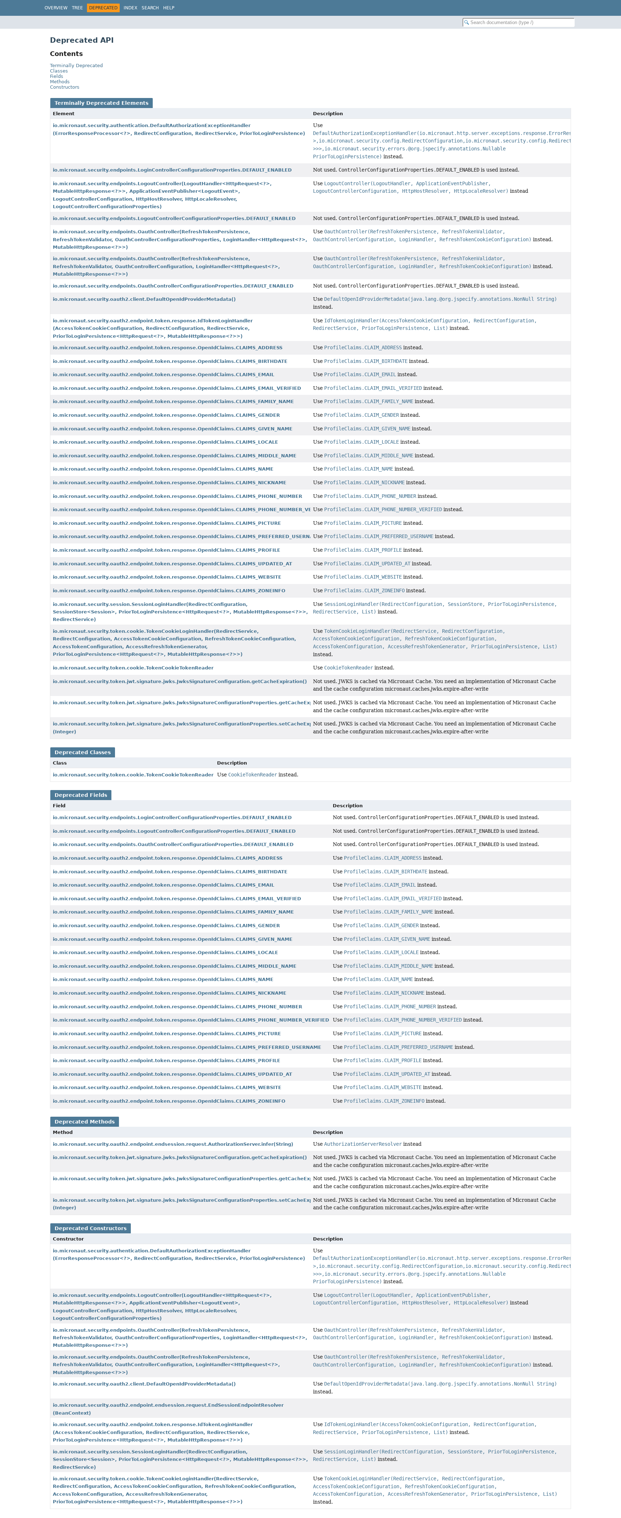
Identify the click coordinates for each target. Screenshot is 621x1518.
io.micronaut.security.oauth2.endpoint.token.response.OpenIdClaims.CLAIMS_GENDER (166, 415)
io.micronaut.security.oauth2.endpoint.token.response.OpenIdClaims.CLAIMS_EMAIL (163, 374)
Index (130, 7)
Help (168, 7)
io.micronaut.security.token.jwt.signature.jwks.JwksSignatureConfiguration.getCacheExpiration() (180, 681)
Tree (77, 7)
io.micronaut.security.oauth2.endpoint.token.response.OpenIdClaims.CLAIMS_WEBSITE (167, 577)
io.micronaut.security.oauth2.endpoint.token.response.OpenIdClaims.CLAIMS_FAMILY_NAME (173, 401)
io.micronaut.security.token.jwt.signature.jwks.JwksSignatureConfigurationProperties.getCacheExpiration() (193, 702)
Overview (56, 7)
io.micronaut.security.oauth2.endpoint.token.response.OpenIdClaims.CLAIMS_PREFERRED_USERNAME (187, 536)
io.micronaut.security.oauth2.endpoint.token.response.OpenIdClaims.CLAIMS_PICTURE (167, 523)
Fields (56, 76)
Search (150, 7)
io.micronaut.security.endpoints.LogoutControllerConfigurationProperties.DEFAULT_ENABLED (174, 218)
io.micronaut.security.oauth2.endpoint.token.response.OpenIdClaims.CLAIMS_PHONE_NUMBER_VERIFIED (191, 509)
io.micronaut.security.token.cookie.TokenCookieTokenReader (133, 668)
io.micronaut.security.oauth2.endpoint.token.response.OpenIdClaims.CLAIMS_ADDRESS (167, 347)
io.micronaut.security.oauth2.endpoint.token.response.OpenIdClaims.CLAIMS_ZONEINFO (169, 590)
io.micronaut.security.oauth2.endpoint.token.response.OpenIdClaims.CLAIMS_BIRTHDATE (170, 361)
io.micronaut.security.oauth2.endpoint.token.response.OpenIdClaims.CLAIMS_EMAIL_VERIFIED (177, 388)
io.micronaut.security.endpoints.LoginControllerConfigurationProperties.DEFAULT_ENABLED (172, 170)
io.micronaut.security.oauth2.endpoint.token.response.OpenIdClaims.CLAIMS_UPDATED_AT (172, 563)
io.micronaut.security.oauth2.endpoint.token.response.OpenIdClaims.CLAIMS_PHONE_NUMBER (177, 496)
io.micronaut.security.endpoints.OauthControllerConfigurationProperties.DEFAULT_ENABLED (173, 286)
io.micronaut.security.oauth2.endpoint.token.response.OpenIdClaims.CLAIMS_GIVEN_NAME (173, 428)
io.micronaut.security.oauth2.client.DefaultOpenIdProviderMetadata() (144, 299)
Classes (59, 71)
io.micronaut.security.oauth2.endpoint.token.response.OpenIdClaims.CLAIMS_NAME (163, 469)
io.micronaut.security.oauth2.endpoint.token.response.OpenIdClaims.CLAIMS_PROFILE (166, 550)
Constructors (64, 87)
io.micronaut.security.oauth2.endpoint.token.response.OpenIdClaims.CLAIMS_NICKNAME (169, 482)
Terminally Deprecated (76, 65)
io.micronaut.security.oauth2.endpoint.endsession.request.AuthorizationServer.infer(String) (173, 1144)
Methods (60, 81)
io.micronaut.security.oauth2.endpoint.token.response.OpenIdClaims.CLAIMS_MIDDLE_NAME (174, 455)
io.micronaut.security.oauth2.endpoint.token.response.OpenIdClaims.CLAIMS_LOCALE (165, 442)
